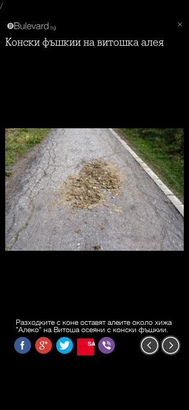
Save (91, 343)
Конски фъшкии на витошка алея (84, 42)
